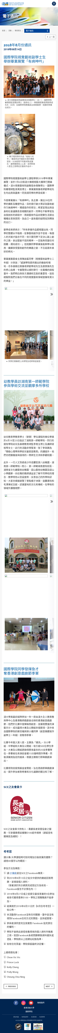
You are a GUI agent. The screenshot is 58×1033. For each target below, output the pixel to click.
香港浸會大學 (29, 1007)
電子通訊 (29, 30)
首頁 (3, 30)
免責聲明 (42, 1017)
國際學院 (29, 1011)
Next (48, 986)
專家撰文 (18, 30)
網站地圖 (16, 1017)
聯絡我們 (40, 1002)
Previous (12, 986)
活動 (10, 30)
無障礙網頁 (25, 1017)
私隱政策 (34, 1017)
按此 (14, 873)
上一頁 (52, 37)
